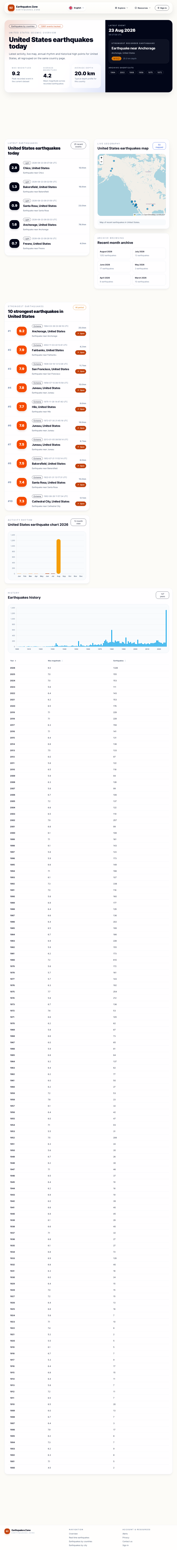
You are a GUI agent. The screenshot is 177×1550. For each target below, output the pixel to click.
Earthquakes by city (78, 1545)
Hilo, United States (44, 407)
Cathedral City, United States (50, 501)
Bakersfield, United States (48, 463)
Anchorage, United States (48, 331)
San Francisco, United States (50, 369)
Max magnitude (55, 661)
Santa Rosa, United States (48, 482)
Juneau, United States (46, 388)
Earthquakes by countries (80, 1541)
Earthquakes (119, 661)
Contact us (127, 1541)
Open (82, 333)
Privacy (126, 1537)
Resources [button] (143, 8)
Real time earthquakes (79, 1537)
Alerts (125, 1533)
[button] (101, 158)
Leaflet (138, 214)
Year (13, 661)
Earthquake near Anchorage (133, 48)
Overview (73, 1533)
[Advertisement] (87, 116)
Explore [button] (121, 8)
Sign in (163, 8)
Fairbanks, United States (48, 350)
